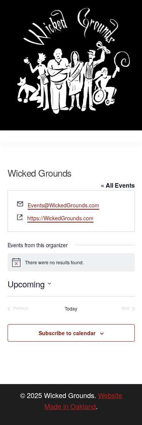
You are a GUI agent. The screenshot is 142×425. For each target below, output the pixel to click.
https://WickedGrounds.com (60, 218)
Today (71, 309)
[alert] (71, 262)
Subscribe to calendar (67, 333)
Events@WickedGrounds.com (63, 205)
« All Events (118, 185)
